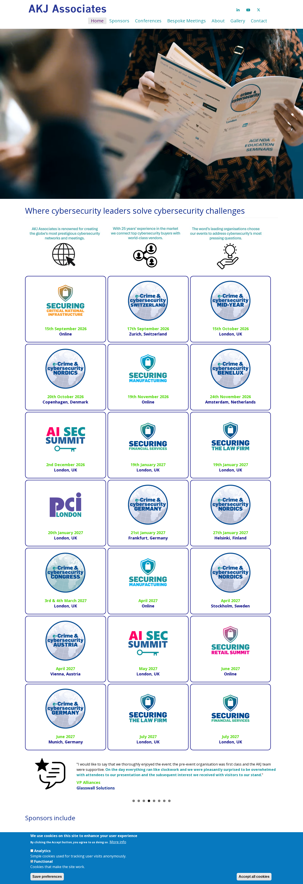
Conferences (148, 21)
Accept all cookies (254, 876)
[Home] (69, 9)
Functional (43, 861)
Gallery (237, 21)
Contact (259, 21)
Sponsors (119, 21)
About (218, 21)
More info (118, 841)
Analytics (42, 850)
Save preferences (47, 876)
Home (97, 21)
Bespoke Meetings (186, 21)
